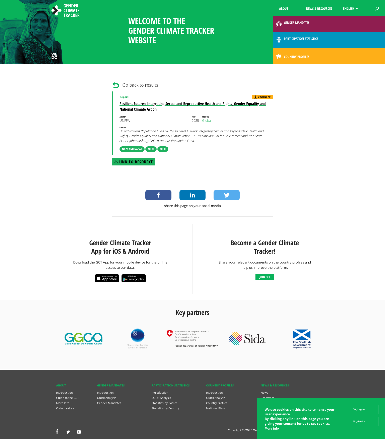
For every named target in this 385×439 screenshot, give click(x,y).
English (348, 8)
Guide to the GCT (67, 398)
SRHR (163, 148)
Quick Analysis (107, 398)
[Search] (377, 8)
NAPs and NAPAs (132, 148)
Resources (268, 398)
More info (272, 428)
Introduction (64, 392)
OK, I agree (359, 409)
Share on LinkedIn (192, 195)
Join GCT (264, 277)
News (264, 392)
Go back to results (140, 85)
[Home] (65, 11)
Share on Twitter (227, 195)
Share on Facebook (158, 195)
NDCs (151, 148)
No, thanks (359, 421)
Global (207, 120)
